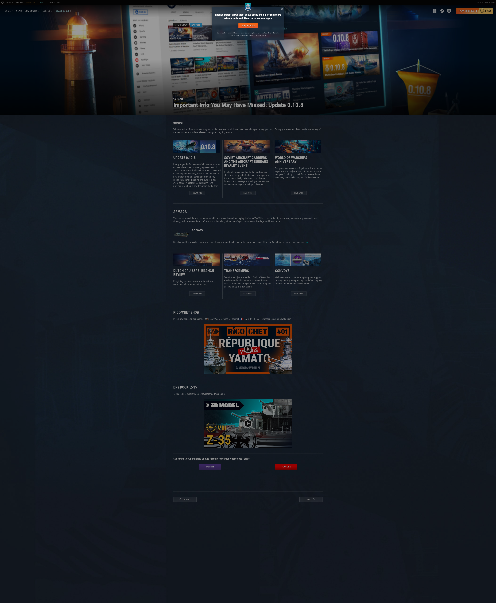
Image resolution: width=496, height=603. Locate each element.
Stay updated (248, 26)
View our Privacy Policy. (257, 35)
